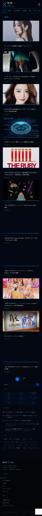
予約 (17, 442)
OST (4, 447)
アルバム (24, 439)
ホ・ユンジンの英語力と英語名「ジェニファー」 (18, 46)
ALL (4, 10)
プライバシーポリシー (8, 505)
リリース (30, 439)
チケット (26, 445)
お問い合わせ (6, 502)
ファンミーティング (33, 447)
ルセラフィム (23, 442)
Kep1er (24, 447)
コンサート (19, 445)
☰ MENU (39, 4)
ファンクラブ (11, 447)
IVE (30, 10)
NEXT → (24, 379)
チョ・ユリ (11, 445)
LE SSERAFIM (17, 10)
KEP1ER (6, 235)
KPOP (12, 442)
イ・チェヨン (7, 74)
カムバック (6, 442)
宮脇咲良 (18, 447)
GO (37, 384)
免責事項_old (6, 500)
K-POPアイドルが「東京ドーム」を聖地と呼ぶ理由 (19, 142)
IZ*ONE (24, 10)
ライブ (5, 445)
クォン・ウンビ (32, 442)
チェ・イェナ (34, 445)
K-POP (9, 10)
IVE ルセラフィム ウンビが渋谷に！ (14, 336)
